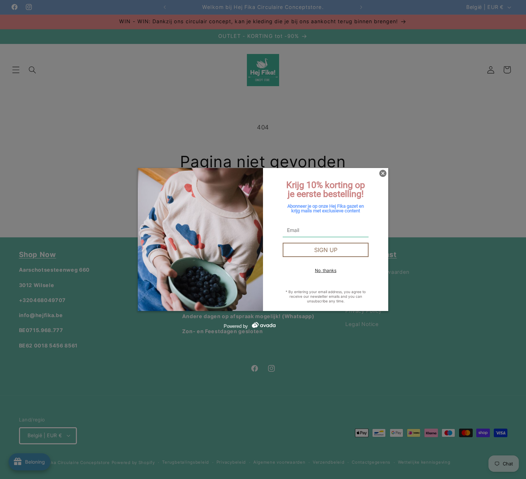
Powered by (236, 326)
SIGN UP (325, 249)
